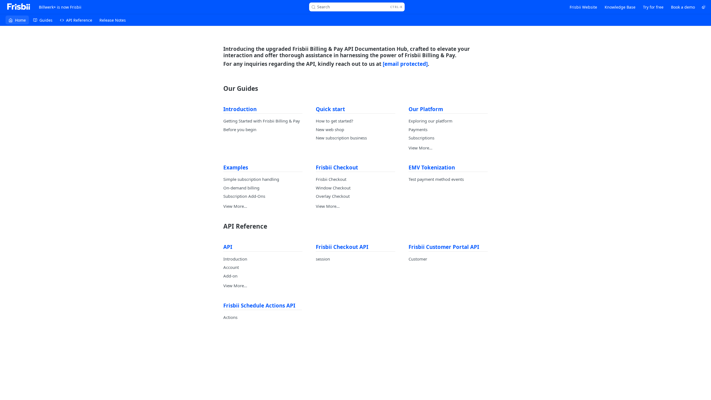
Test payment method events (436, 179)
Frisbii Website (583, 7)
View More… (420, 148)
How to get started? (334, 121)
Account (231, 267)
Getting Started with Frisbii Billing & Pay (261, 121)
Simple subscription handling (251, 179)
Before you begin (239, 129)
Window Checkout (333, 188)
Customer (418, 259)
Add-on (230, 276)
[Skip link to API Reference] (219, 226)
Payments (418, 129)
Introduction (235, 259)
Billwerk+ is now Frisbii (60, 7)
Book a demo (683, 7)
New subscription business (341, 138)
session (323, 259)
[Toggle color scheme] (703, 6)
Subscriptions (421, 138)
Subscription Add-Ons (244, 196)
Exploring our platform (430, 121)
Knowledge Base (620, 7)
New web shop (330, 129)
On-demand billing (241, 188)
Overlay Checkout (333, 196)
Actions (230, 317)
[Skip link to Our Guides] (219, 88)
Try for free (653, 7)
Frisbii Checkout (331, 179)
